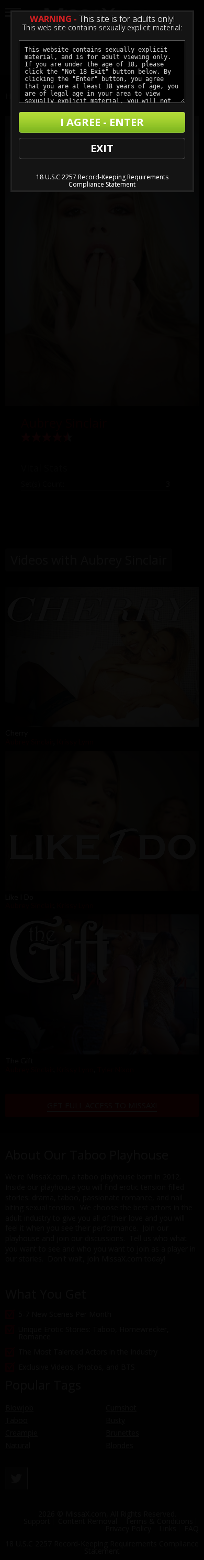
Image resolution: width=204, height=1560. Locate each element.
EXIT (102, 148)
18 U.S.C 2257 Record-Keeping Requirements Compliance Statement (102, 181)
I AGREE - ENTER (102, 122)
